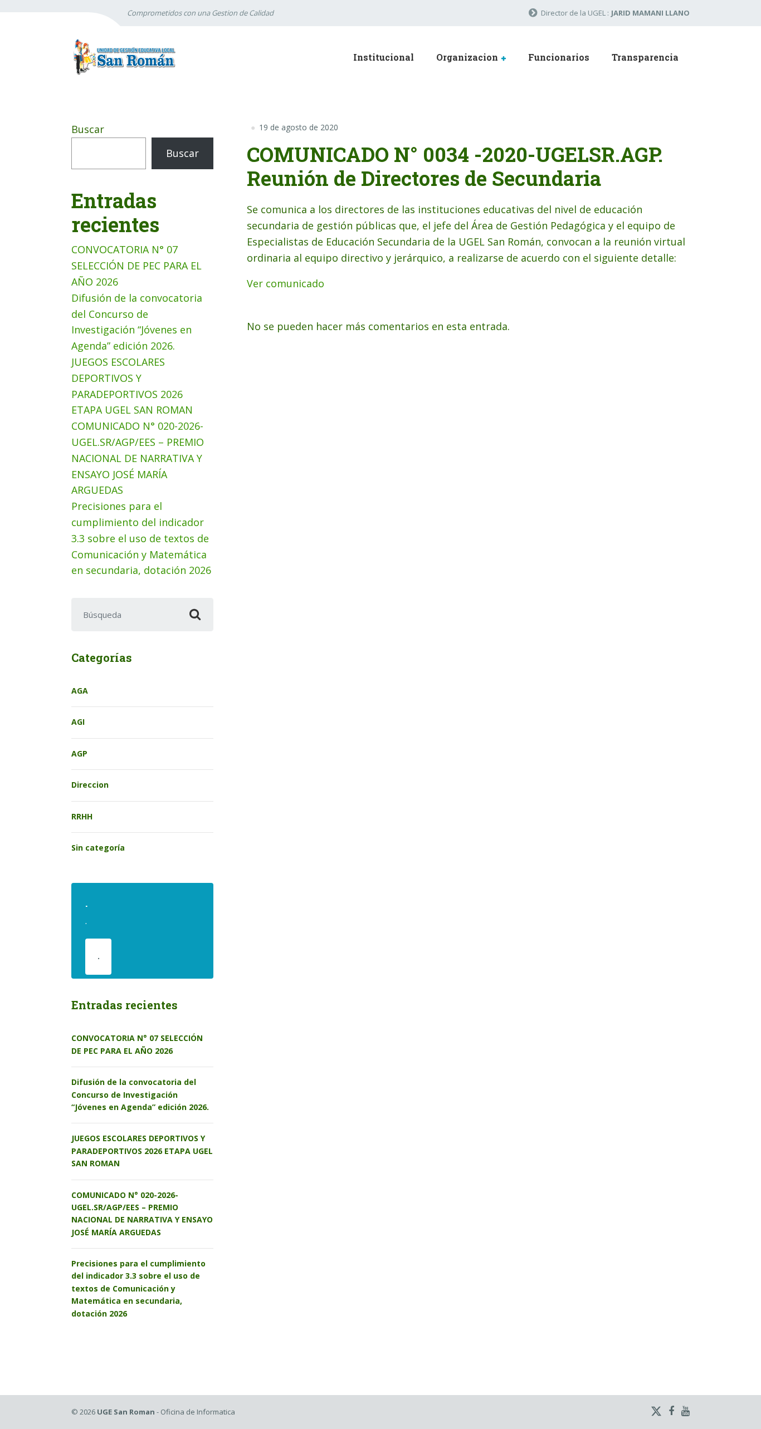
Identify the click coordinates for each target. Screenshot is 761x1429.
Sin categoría (98, 847)
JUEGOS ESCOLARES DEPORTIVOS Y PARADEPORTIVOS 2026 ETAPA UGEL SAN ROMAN (142, 1150)
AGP (79, 753)
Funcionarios (558, 57)
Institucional (383, 57)
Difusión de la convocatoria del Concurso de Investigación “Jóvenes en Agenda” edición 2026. (140, 1094)
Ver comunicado (285, 283)
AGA (79, 690)
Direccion (90, 784)
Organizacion (467, 57)
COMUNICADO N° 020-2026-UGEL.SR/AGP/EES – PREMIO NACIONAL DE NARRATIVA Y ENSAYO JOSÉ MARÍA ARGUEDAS (137, 458)
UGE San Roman (126, 1412)
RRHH (81, 816)
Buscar (87, 129)
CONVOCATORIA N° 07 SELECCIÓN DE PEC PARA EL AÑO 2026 (136, 265)
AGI (78, 721)
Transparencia (645, 57)
